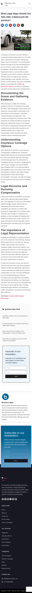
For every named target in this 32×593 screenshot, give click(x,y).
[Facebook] (2, 25)
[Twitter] (6, 25)
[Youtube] (18, 25)
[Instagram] (22, 25)
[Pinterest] (10, 25)
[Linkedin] (14, 25)
